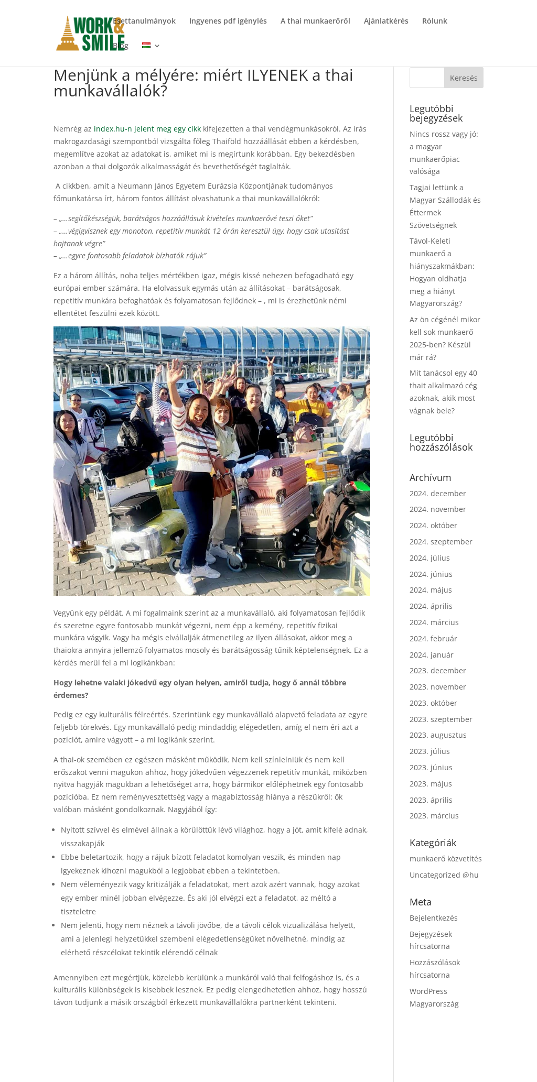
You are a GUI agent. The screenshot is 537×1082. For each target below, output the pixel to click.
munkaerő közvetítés (446, 859)
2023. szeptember (441, 719)
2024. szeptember (441, 542)
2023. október (433, 703)
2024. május (431, 590)
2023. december (438, 670)
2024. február (433, 638)
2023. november (438, 687)
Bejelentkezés (434, 918)
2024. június (431, 574)
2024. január (432, 655)
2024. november (438, 509)
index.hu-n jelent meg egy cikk (147, 129)
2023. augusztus (438, 735)
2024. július (430, 558)
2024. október (433, 525)
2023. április (431, 800)
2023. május (431, 784)
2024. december (438, 493)
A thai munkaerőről (315, 21)
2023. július (430, 751)
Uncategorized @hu (444, 875)
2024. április (431, 606)
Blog (120, 46)
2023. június (431, 767)
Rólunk (434, 21)
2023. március (434, 816)
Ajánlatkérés (386, 21)
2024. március (434, 622)
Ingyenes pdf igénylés (228, 21)
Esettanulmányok (144, 21)
